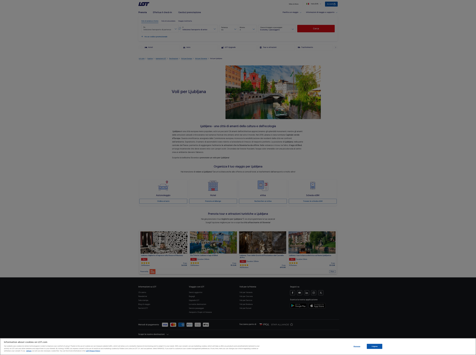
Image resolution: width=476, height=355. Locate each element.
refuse (28, 351)
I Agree (374, 346)
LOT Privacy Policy (93, 351)
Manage (357, 346)
